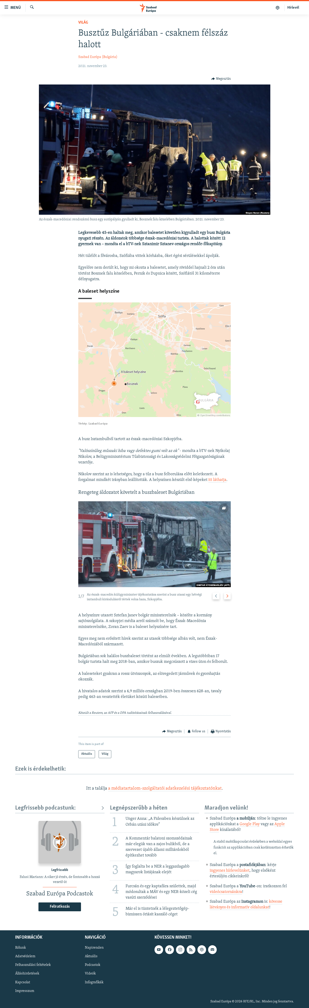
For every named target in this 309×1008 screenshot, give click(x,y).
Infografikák (94, 982)
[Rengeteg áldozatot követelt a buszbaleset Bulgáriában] (154, 544)
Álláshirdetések (27, 973)
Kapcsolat (22, 982)
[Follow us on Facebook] (169, 949)
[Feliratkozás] (212, 949)
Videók (90, 973)
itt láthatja (217, 480)
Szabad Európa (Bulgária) (97, 57)
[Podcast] (201, 949)
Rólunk (20, 948)
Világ (83, 23)
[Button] (221, 79)
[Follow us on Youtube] (158, 949)
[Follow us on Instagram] (180, 949)
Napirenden (94, 948)
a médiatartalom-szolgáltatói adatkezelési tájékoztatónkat (165, 788)
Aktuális (91, 956)
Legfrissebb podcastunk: (45, 808)
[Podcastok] (278, 8)
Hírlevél (293, 8)
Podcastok (92, 965)
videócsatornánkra (226, 892)
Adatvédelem (25, 956)
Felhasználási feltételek (33, 965)
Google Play (250, 824)
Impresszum (24, 991)
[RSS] (191, 949)
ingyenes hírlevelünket (230, 871)
